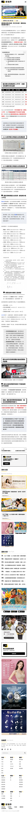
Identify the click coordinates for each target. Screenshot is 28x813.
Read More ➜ (5, 495)
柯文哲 (10, 26)
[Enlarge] (25, 141)
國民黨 (6, 26)
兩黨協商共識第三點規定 (13, 64)
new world (10, 740)
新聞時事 (5, 20)
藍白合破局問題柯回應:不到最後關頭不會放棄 (16, 70)
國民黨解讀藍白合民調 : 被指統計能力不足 (16, 62)
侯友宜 (3, 26)
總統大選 (11, 20)
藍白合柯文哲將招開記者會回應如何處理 (14, 67)
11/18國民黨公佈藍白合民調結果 (12, 59)
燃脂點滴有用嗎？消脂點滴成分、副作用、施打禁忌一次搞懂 (13, 492)
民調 (8, 20)
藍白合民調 (19, 26)
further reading (6, 473)
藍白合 (15, 26)
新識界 (3, 740)
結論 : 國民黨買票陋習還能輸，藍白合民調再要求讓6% (15, 75)
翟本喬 (3, 315)
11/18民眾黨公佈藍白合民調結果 (12, 57)
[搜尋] (25, 753)
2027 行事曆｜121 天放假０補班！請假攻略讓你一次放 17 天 (13, 515)
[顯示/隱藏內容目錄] (23, 52)
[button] (25, 2)
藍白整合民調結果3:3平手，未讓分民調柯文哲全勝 (14, 55)
